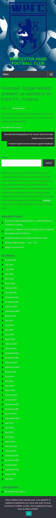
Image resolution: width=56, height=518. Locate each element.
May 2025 (9, 330)
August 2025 (10, 316)
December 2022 (12, 455)
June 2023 (9, 428)
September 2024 (12, 367)
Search (4, 157)
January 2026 (10, 293)
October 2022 (11, 465)
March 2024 (10, 390)
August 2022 (10, 474)
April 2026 (9, 279)
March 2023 (10, 442)
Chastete (46, 200)
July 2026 (9, 265)
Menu (6, 74)
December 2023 (12, 404)
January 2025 (10, 348)
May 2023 (9, 432)
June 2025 (9, 325)
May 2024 (9, 381)
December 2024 (12, 353)
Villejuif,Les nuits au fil (14, 247)
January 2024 (10, 400)
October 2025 (11, 306)
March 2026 (10, 283)
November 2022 (12, 460)
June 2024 (9, 376)
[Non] (52, 507)
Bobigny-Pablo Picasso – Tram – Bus (21, 243)
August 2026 (10, 260)
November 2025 (12, 302)
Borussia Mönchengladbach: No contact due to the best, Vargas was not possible (28, 136)
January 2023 (10, 451)
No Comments (18, 108)
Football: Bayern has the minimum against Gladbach (31, 144)
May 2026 (9, 274)
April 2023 (9, 437)
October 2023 (11, 414)
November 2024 (12, 358)
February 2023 (11, 446)
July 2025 (9, 320)
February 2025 (11, 344)
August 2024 (10, 372)
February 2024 (11, 395)
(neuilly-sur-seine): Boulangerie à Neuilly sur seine (26, 238)
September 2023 (12, 418)
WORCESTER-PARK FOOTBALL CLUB (28, 61)
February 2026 (11, 288)
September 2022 (12, 469)
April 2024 (9, 386)
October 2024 (11, 362)
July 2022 (9, 479)
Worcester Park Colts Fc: (11, 127)
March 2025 (10, 339)
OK (28, 513)
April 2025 (9, 334)
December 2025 (12, 297)
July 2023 (9, 423)
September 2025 (12, 311)
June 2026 (9, 269)
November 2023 (12, 409)
